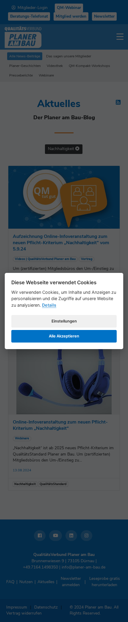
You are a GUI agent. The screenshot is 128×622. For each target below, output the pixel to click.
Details (49, 305)
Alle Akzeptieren (64, 336)
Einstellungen (64, 321)
